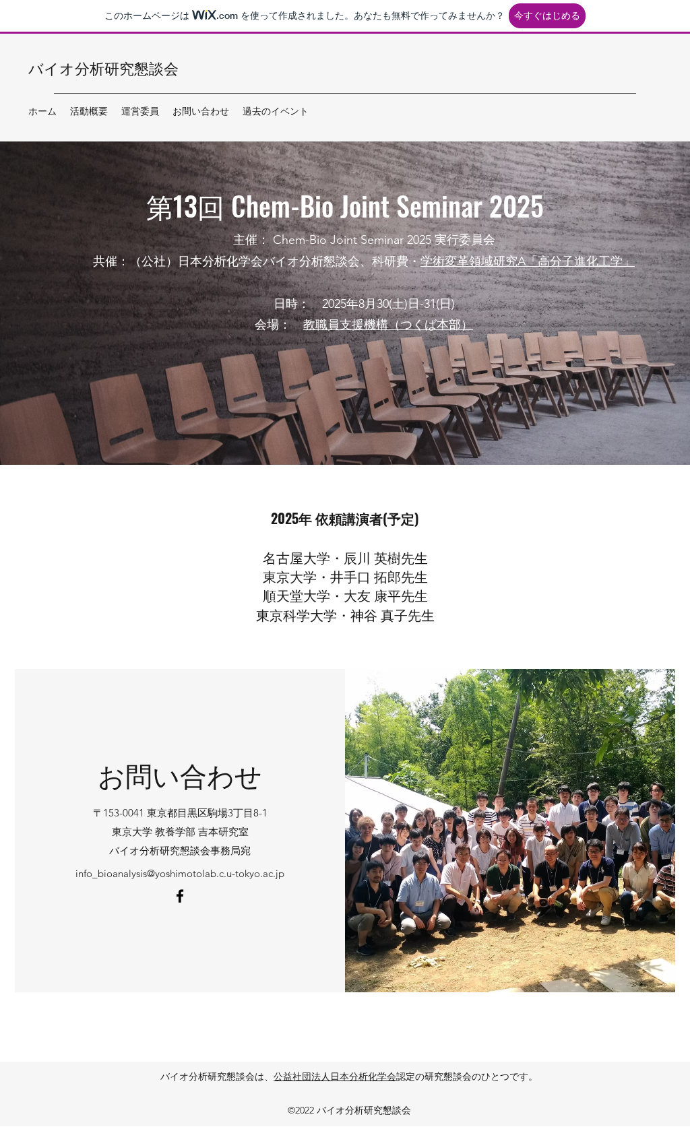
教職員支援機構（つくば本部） (388, 324)
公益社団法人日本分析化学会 (335, 1076)
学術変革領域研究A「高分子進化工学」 (527, 261)
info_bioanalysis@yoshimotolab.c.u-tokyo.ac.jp (179, 873)
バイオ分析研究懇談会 (103, 67)
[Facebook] (180, 896)
